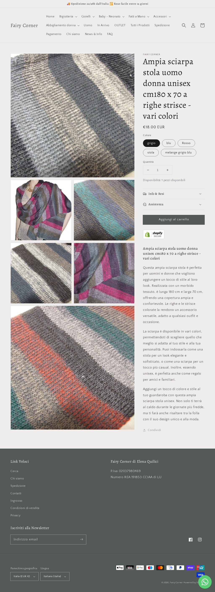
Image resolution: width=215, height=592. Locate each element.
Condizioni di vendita (24, 508)
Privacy (15, 515)
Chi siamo (17, 478)
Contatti (15, 493)
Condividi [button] (154, 430)
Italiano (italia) (52, 576)
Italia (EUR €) (22, 576)
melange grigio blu (178, 152)
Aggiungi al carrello (174, 219)
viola (150, 152)
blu (168, 143)
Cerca (14, 471)
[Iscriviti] (81, 539)
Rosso (186, 143)
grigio (151, 143)
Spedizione (18, 486)
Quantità (148, 161)
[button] (184, 25)
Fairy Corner (176, 583)
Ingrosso (16, 500)
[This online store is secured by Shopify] (153, 238)
